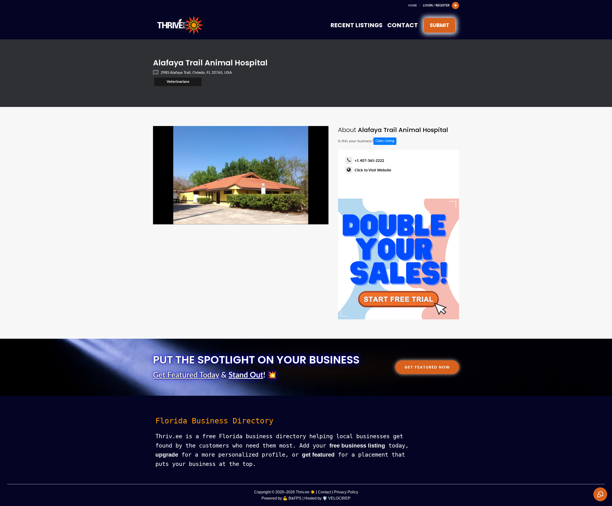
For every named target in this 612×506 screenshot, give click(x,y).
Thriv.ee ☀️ (305, 492)
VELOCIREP (339, 498)
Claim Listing (385, 141)
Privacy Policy (346, 492)
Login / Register (436, 5)
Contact (402, 25)
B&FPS (295, 498)
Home (412, 5)
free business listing (357, 445)
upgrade (166, 454)
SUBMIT (439, 25)
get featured (318, 454)
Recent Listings (356, 25)
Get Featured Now (427, 367)
